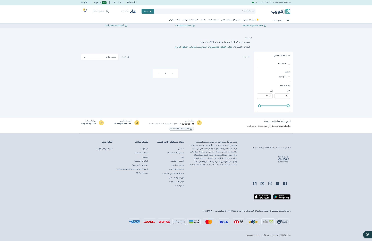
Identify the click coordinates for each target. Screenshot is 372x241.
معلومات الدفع (177, 165)
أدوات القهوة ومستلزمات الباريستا (215, 47)
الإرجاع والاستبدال (176, 178)
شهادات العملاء (141, 153)
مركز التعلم (179, 186)
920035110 (187, 124)
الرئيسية (248, 38)
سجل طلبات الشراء (175, 153)
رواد (182, 157)
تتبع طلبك (117, 2)
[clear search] (155, 11)
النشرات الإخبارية (141, 161)
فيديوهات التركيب (176, 182)
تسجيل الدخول (98, 11)
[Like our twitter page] (279, 184)
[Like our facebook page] (287, 184)
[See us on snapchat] (256, 184)
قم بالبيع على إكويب (104, 149)
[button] (100, 2)
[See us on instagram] (272, 184)
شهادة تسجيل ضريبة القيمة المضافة (132, 170)
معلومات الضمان (176, 170)
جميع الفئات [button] (277, 20)
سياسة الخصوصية (140, 165)
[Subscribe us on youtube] (264, 184)
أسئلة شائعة (132, 2)
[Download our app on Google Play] (282, 198)
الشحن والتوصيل (177, 161)
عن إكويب (144, 149)
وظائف (145, 157)
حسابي (181, 149)
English (84, 2)
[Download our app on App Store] (262, 198)
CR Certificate (142, 174)
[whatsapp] (367, 234)
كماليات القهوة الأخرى (186, 47)
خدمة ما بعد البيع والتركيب (173, 174)
